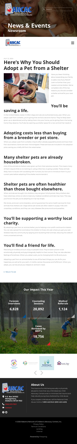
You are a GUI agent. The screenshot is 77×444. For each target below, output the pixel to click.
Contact (8, 407)
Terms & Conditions (38, 426)
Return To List (10, 272)
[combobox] (57, 9)
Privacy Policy (38, 424)
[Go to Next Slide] (41, 373)
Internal (39, 431)
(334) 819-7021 (11, 404)
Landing (39, 429)
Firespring (43, 437)
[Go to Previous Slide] (35, 373)
